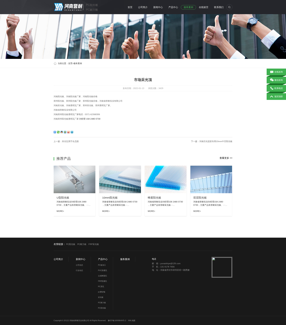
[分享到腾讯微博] (72, 132)
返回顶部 (278, 96)
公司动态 (79, 265)
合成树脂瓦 (102, 276)
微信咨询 (278, 80)
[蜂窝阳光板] (165, 179)
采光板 (100, 297)
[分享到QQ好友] (61, 132)
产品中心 (173, 7)
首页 (130, 7)
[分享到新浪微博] (68, 132)
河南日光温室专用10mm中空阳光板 (215, 141)
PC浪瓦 (101, 286)
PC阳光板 (70, 244)
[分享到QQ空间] (65, 132)
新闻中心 (158, 7)
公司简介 (143, 7)
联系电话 (278, 88)
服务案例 (188, 7)
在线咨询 (278, 72)
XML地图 (131, 320)
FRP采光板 (93, 244)
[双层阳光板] (211, 179)
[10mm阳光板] (120, 179)
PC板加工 (102, 265)
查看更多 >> (226, 158)
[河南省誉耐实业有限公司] (79, 6)
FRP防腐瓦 (102, 281)
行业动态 (79, 270)
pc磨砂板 (101, 292)
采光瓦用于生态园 (70, 141)
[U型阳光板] (74, 179)
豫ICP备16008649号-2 (117, 320)
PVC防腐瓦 (102, 270)
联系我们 (219, 7)
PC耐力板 (81, 244)
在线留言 (203, 7)
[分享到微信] (58, 132)
